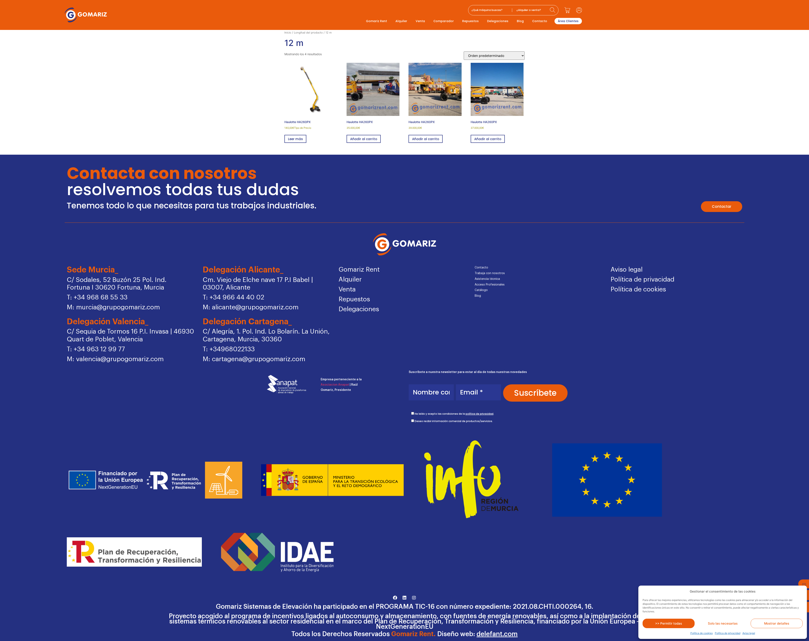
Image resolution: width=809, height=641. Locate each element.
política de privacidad (479, 414)
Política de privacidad (727, 633)
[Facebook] (395, 598)
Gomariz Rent (376, 21)
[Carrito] (567, 10)
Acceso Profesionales (490, 284)
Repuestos (470, 21)
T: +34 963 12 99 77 (96, 349)
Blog (520, 21)
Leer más (295, 139)
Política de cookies (701, 633)
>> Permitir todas (668, 623)
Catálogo (481, 290)
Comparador (443, 21)
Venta (420, 21)
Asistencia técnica (487, 279)
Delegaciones (497, 21)
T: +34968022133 (229, 349)
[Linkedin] (404, 598)
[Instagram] (414, 598)
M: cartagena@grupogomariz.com (254, 359)
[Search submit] (553, 10)
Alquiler (401, 21)
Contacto (539, 21)
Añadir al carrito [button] (363, 139)
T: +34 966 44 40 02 (233, 297)
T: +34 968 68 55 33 (97, 297)
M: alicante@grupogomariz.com (251, 307)
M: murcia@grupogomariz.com (113, 307)
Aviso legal (748, 633)
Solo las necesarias (723, 623)
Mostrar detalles (776, 623)
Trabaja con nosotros (490, 273)
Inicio (287, 32)
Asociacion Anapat (335, 384)
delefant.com (497, 634)
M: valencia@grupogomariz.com (115, 359)
